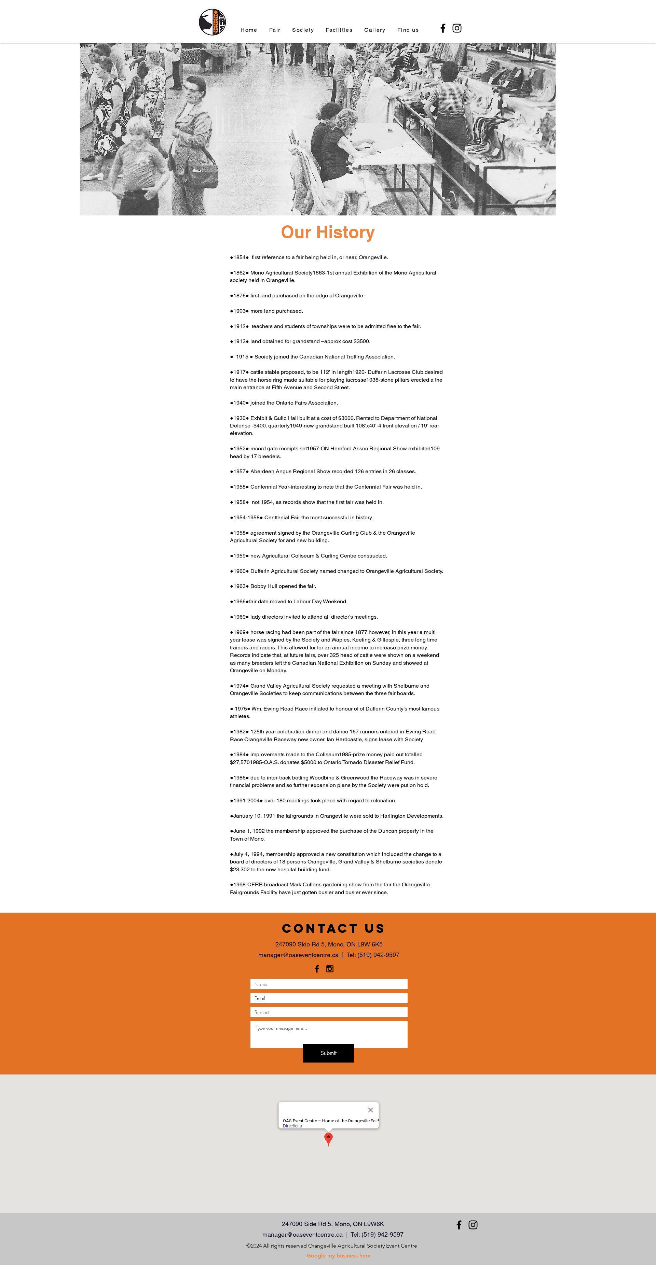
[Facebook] (443, 28)
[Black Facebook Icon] (317, 969)
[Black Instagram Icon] (330, 969)
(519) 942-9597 (378, 954)
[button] (303, 30)
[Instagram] (457, 28)
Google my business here (339, 1255)
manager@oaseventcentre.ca (298, 954)
